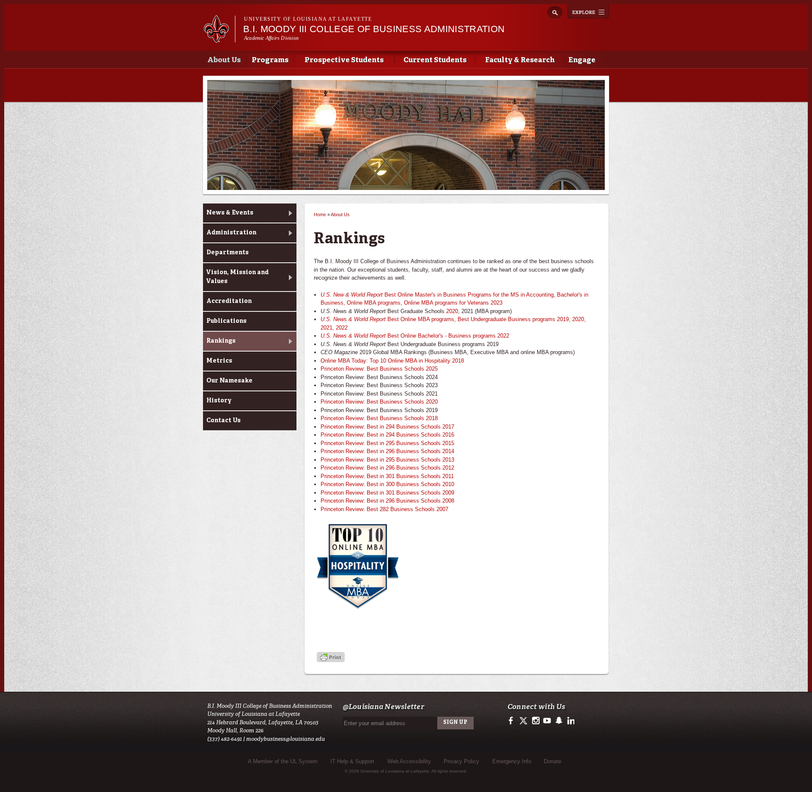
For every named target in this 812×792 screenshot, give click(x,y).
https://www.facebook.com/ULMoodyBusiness (512, 721)
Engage (581, 60)
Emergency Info (511, 761)
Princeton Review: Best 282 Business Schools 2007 (384, 509)
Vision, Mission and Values (237, 277)
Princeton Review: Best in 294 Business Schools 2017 (387, 427)
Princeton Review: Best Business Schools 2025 (379, 369)
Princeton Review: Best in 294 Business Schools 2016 (387, 435)
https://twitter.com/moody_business (524, 721)
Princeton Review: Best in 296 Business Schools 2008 (387, 501)
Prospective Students (344, 60)
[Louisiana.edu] (219, 39)
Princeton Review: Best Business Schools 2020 (379, 402)
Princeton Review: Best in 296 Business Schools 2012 (387, 468)
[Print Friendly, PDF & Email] (331, 657)
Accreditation (229, 301)
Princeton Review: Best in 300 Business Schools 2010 (387, 484)
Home (320, 214)
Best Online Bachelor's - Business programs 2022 (415, 336)
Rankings (221, 341)
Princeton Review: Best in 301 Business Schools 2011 (387, 476)
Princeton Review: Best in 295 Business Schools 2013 (387, 459)
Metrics (219, 361)
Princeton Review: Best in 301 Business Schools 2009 (387, 493)
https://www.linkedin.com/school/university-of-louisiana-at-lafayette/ (569, 721)
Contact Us (223, 421)
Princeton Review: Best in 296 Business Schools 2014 (387, 451)
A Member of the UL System (283, 761)
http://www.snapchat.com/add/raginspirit (558, 721)
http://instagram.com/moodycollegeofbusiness (535, 721)
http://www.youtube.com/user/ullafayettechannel (547, 721)
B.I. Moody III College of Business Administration (374, 29)
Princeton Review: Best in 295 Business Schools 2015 (387, 443)
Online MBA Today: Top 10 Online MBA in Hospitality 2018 (392, 361)
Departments (227, 253)
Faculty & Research (519, 60)
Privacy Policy (461, 761)
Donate (552, 761)
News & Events (229, 213)
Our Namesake (229, 381)
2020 (452, 311)
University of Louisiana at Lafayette (308, 19)
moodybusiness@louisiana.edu (285, 738)
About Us (224, 60)
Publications (226, 321)
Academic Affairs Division (271, 38)
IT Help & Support (352, 761)
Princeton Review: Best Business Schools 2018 (379, 418)
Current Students (434, 60)
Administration (231, 233)
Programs (270, 60)
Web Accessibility (409, 761)
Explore (588, 11)
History (219, 401)
